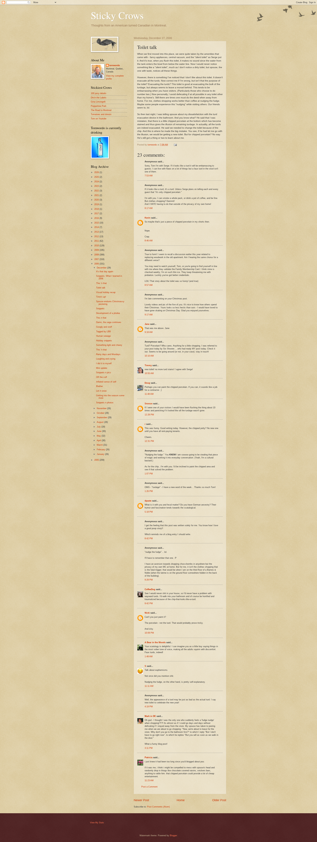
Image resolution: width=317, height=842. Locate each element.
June (99, 431)
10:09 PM (149, 633)
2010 (97, 245)
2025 (97, 177)
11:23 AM (149, 780)
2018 (97, 209)
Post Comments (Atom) (158, 806)
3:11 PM (149, 748)
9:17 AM (149, 314)
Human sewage (103, 336)
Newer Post (141, 800)
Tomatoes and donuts (101, 114)
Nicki (147, 613)
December (102, 267)
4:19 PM (149, 706)
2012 (97, 236)
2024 (97, 181)
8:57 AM (149, 285)
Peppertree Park (98, 106)
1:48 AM (149, 656)
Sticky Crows (117, 15)
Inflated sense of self (106, 382)
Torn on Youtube (98, 118)
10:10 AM (149, 356)
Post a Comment (149, 786)
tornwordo (114, 65)
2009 (97, 250)
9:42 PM (149, 603)
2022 (97, 190)
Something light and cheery (109, 345)
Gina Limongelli (98, 101)
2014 (97, 227)
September (102, 417)
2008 (97, 254)
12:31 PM (149, 441)
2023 (97, 186)
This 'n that (101, 283)
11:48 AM (149, 394)
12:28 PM (149, 414)
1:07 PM (149, 473)
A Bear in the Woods (155, 642)
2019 (97, 204)
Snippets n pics (103, 372)
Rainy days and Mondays (108, 354)
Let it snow (101, 391)
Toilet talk (100, 287)
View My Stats (97, 822)
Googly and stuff (104, 327)
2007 (97, 259)
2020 (97, 200)
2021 (97, 195)
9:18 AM (149, 332)
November (102, 408)
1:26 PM (149, 491)
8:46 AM (149, 240)
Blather (99, 386)
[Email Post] (175, 144)
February (101, 449)
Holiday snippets (104, 340)
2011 (97, 241)
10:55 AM (149, 373)
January (101, 454)
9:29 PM (149, 580)
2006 (97, 263)
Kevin (147, 218)
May (99, 436)
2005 (97, 460)
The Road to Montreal (101, 110)
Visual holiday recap (105, 292)
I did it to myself (104, 363)
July (99, 426)
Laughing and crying (105, 359)
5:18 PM (149, 512)
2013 (97, 232)
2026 (97, 172)
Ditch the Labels (98, 97)
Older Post (219, 800)
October (101, 413)
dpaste (148, 501)
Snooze (148, 403)
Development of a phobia (108, 313)
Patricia (148, 757)
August (100, 422)
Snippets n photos (104, 402)
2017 (97, 213)
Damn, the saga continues (108, 322)
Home (181, 800)
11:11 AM (149, 686)
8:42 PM (149, 538)
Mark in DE (150, 716)
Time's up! (101, 297)
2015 (97, 222)
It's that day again (104, 271)
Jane (147, 324)
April (99, 440)
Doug (147, 383)
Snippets (100, 308)
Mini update (101, 368)
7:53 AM (149, 175)
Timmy (148, 365)
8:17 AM (149, 208)
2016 (97, 218)
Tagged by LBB (103, 331)
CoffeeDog (150, 589)
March (100, 445)
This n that (101, 318)
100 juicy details (98, 93)
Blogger (173, 835)
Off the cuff (101, 377)
